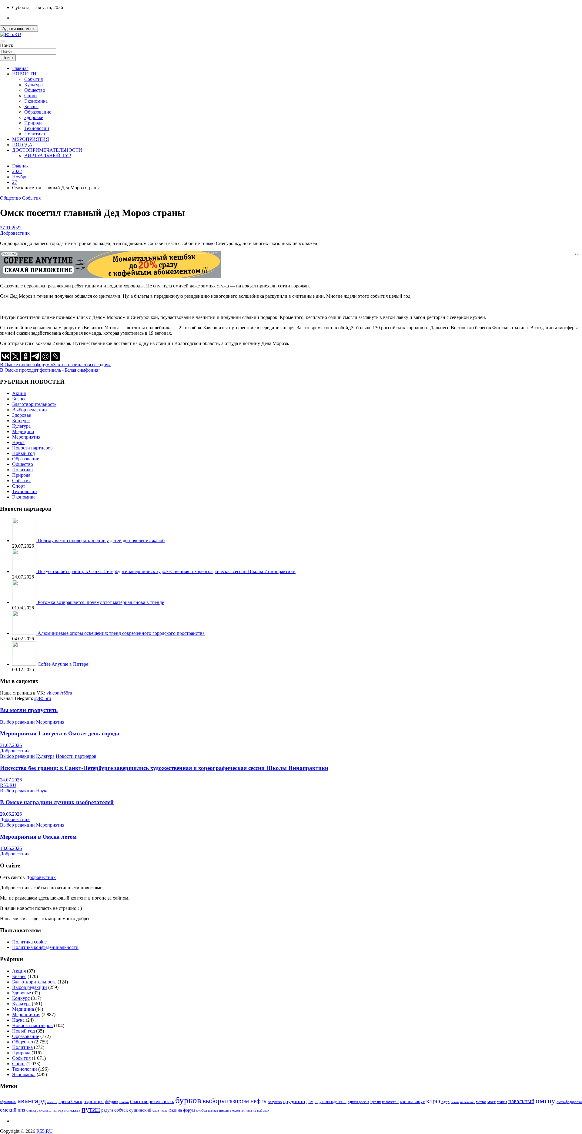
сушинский (140, 1109)
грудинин (294, 1101)
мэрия (502, 1101)
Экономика (36, 101)
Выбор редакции (29, 409)
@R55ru (42, 698)
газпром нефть (246, 1101)
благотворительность (152, 1101)
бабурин (111, 1102)
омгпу (545, 1100)
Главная (20, 68)
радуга (107, 1110)
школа (224, 1110)
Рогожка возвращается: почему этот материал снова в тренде (101, 602)
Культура (33, 84)
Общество (34, 90)
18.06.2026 (11, 848)
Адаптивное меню (18, 28)
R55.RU (8, 785)
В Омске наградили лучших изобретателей (57, 802)
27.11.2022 (11, 227)
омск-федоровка (569, 1102)
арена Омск (70, 1101)
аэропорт (94, 1101)
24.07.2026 (11, 779)
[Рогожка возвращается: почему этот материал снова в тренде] (25, 602)
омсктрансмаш (39, 1110)
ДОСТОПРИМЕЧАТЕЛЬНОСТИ (47, 150)
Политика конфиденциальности (45, 947)
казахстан (390, 1101)
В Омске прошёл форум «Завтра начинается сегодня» (55, 364)
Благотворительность (34, 404)
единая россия (358, 1102)
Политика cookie (29, 941)
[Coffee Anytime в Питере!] (25, 664)
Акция (19, 393)
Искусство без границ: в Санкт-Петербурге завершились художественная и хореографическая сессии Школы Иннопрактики (167, 571)
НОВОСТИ (24, 73)
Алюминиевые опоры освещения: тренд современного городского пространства (121, 633)
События (33, 79)
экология (237, 1110)
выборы (214, 1101)
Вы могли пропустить (29, 710)
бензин (124, 1102)
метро (481, 1101)
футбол (201, 1110)
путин (91, 1109)
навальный (521, 1101)
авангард (32, 1100)
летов (455, 1102)
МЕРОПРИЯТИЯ (30, 139)
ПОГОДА (22, 144)
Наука (18, 442)
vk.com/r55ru (59, 692)
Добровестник (15, 233)
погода (58, 1110)
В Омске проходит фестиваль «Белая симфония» (50, 370)
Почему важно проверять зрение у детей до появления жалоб (101, 540)
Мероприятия (26, 436)
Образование (37, 111)
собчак (121, 1110)
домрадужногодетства (326, 1101)
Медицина (23, 431)
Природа (33, 122)
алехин (52, 1102)
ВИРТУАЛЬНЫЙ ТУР (47, 155)
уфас (163, 1110)
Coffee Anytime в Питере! (64, 664)
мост (491, 1101)
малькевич (467, 1102)
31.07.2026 (11, 745)
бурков (188, 1100)
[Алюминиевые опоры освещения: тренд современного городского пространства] (25, 633)
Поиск (6, 45)
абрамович (8, 1102)
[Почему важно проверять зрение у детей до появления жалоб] (25, 540)
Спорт (30, 95)
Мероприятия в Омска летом (38, 837)
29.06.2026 (11, 814)
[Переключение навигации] (2, 41)
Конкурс (21, 420)
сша (155, 1110)
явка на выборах (257, 1110)
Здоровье (33, 117)
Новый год (23, 453)
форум (189, 1110)
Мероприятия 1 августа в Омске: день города (59, 733)
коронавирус (412, 1101)
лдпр (445, 1101)
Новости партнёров (32, 447)
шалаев (213, 1110)
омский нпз (12, 1110)
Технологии (36, 128)
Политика (34, 133)
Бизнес (31, 106)
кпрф (433, 1101)
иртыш (375, 1102)
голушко (275, 1101)
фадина (175, 1110)
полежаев (72, 1110)
